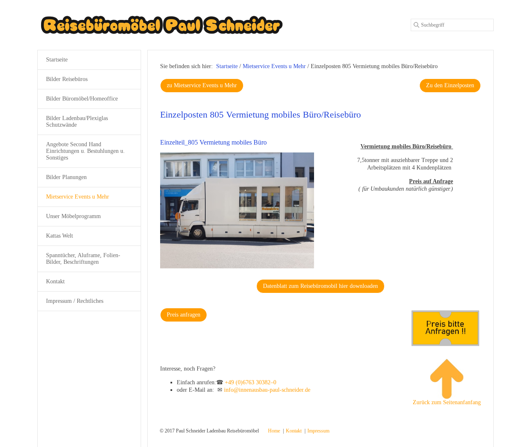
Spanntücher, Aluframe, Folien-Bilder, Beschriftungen (83, 258)
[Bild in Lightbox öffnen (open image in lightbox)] (237, 210)
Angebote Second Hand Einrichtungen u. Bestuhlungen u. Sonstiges (85, 151)
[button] (202, 86)
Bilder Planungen (66, 177)
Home (274, 431)
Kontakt (55, 281)
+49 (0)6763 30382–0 (250, 382)
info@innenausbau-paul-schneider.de (267, 390)
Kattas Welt (59, 236)
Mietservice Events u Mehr (77, 197)
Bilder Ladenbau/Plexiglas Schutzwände (77, 121)
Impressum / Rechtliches (74, 301)
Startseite (227, 66)
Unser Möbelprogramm (73, 216)
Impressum (318, 431)
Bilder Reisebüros (67, 79)
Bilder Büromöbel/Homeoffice (82, 99)
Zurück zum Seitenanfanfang (447, 402)
